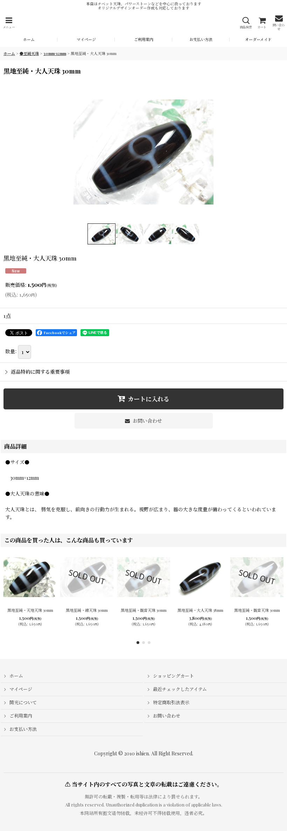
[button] (9, 23)
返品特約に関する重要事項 (40, 371)
